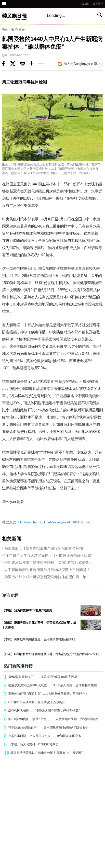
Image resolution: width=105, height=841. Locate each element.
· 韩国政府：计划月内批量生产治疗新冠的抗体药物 (42, 548)
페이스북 (6, 64)
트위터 (15, 64)
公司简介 (98, 3)
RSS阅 (85, 3)
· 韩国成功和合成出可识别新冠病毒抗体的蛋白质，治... (45, 577)
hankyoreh (20, 16)
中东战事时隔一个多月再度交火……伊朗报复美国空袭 (42, 736)
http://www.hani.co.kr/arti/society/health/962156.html (46, 522)
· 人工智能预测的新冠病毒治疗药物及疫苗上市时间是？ (46, 570)
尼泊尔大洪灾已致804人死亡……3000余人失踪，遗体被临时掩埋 (50, 685)
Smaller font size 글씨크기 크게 (33, 64)
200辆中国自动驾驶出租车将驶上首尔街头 (34, 702)
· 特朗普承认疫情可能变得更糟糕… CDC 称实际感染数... (47, 562)
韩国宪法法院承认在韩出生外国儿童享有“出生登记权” (43, 753)
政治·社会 (18, 29)
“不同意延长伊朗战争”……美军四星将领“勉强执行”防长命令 (46, 727)
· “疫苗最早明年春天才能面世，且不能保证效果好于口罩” (47, 555)
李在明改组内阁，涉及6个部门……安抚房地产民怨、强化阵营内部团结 (53, 719)
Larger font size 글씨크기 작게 (43, 64)
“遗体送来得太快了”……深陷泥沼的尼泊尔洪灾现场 (40, 677)
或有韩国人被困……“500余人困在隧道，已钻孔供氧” (42, 710)
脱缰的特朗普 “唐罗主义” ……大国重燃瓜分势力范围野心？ (46, 694)
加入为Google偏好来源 (80, 64)
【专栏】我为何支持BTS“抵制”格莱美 (31, 744)
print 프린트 (24, 64)
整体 (5, 29)
